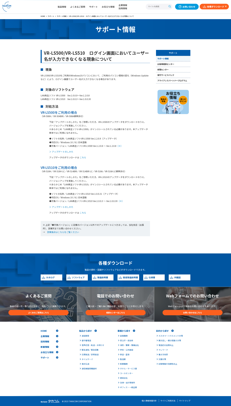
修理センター (163, 69)
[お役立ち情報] (173, 102)
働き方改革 (163, 354)
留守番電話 (86, 340)
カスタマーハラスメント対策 (171, 335)
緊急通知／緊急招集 (90, 349)
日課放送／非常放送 (90, 354)
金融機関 (124, 335)
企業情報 (45, 336)
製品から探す (85, 330)
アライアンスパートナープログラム (172, 80)
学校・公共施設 (126, 349)
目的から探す (162, 330)
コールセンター (126, 373)
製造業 (123, 359)
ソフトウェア (78, 277)
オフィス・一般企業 (128, 387)
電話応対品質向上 (166, 345)
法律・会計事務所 (127, 382)
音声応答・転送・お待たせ (93, 345)
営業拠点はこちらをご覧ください (63, 232)
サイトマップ (184, 400)
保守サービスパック (165, 75)
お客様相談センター (165, 64)
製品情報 (62, 6)
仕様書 (152, 277)
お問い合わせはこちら (192, 312)
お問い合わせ (188, 6)
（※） (119, 145)
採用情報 (45, 341)
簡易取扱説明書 (130, 277)
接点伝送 (85, 364)
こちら (82, 157)
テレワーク (163, 349)
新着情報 (45, 346)
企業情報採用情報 (123, 6)
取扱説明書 (102, 277)
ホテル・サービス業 (128, 368)
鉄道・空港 (124, 354)
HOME (44, 330)
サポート (93, 6)
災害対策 (162, 359)
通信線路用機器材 (89, 368)
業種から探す (124, 330)
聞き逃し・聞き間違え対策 (170, 340)
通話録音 (85, 335)
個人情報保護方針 (149, 400)
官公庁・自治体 (126, 340)
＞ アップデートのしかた (61, 151)
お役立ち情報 (108, 6)
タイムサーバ (87, 359)
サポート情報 (163, 58)
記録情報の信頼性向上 (168, 364)
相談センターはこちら (115, 312)
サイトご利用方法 (167, 400)
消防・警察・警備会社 (129, 345)
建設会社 (124, 378)
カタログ (50, 277)
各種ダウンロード (215, 6)
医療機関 (124, 364)
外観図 (177, 277)
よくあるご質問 (77, 6)
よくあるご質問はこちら (38, 312)
